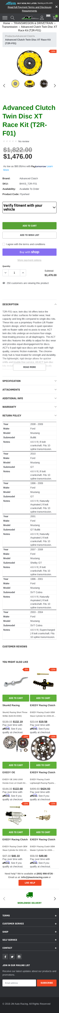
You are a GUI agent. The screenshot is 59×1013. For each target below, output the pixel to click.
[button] (48, 15)
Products (10, 36)
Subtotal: (49, 270)
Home (6, 23)
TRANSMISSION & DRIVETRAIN (33, 23)
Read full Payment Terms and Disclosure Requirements (29, 9)
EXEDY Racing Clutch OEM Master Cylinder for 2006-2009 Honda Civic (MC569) (42, 848)
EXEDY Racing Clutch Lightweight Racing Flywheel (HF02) (43, 781)
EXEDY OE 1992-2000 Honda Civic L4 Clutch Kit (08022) (13, 781)
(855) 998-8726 (45, 873)
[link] (15, 83)
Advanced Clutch (25, 36)
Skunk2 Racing (11, 705)
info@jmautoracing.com (34, 877)
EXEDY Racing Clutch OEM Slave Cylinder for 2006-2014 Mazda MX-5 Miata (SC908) (43, 714)
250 (9, 283)
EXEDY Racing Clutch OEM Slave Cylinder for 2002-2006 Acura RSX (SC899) (15, 848)
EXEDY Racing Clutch (42, 705)
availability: (9, 188)
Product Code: (10, 194)
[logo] (30, 18)
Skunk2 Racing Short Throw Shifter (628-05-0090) (14, 714)
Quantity (6, 266)
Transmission (10, 26)
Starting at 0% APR (35, 3)
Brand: (6, 178)
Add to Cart (16, 698)
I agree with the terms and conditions (25, 244)
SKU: (5, 183)
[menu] (4, 17)
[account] (42, 17)
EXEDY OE (8, 772)
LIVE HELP (30, 883)
